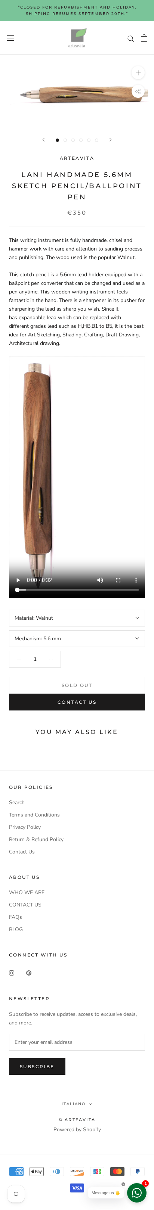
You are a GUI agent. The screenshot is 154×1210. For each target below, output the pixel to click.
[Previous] (43, 139)
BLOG (16, 929)
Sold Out (77, 685)
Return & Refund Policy (36, 839)
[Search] (130, 38)
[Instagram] (11, 972)
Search (17, 802)
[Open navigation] (10, 38)
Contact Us (77, 702)
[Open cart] (144, 38)
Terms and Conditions (34, 814)
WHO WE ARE (26, 892)
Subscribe (37, 1066)
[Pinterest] (28, 972)
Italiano (74, 1103)
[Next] (111, 139)
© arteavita (77, 1119)
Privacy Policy (25, 827)
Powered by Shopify (77, 1129)
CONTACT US (25, 904)
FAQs (15, 917)
